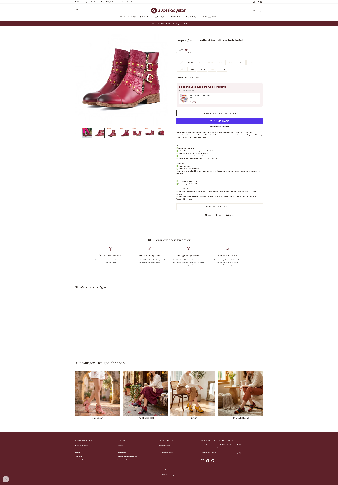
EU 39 (230, 63)
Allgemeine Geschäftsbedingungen (127, 456)
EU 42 (212, 69)
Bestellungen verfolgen (82, 2)
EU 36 (181, 63)
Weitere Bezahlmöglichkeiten (220, 126)
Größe (180, 58)
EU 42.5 (222, 69)
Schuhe (144, 17)
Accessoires (209, 17)
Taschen (175, 17)
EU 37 (190, 63)
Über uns (120, 445)
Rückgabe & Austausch (113, 2)
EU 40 (250, 63)
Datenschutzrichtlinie (123, 449)
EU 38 (210, 63)
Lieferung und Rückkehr (219, 206)
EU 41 (192, 69)
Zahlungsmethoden (81, 459)
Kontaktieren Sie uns (128, 2)
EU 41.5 (202, 69)
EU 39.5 (240, 63)
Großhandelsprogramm (166, 452)
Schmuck (160, 17)
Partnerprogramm (164, 445)
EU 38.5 (220, 63)
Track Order (78, 456)
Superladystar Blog (122, 459)
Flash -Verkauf (128, 17)
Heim (177, 36)
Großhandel (94, 2)
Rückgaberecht (121, 452)
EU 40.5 (182, 69)
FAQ (102, 2)
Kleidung (191, 17)
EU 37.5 (200, 63)
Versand (77, 452)
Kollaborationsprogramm (166, 449)
